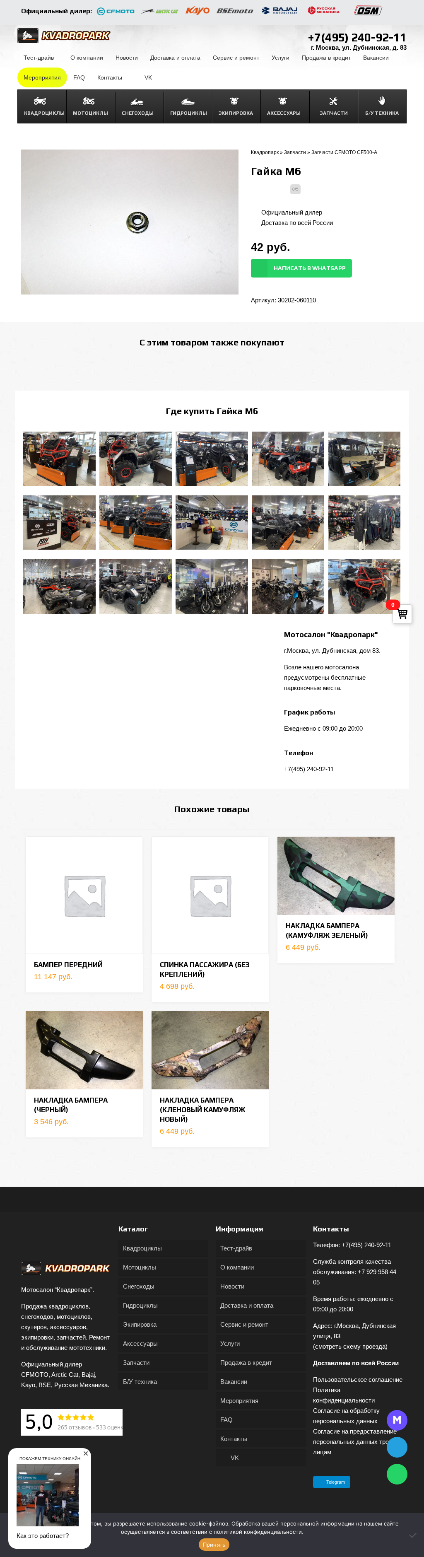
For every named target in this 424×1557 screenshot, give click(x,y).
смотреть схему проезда (350, 1346)
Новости (232, 1286)
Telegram (335, 1482)
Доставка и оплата (246, 1305)
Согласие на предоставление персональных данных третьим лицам (357, 1442)
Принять (214, 1544)
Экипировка (140, 1324)
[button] (85, 1453)
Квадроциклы (142, 1248)
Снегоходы (138, 1286)
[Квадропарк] (64, 35)
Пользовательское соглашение (357, 1379)
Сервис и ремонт (244, 1324)
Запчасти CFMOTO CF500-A (344, 152)
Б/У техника (140, 1381)
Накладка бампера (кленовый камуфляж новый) (203, 1109)
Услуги (230, 1343)
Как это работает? (43, 1535)
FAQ (226, 1419)
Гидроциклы (140, 1305)
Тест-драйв (236, 1248)
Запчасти (295, 152)
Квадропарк (265, 152)
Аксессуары (140, 1343)
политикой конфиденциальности (258, 1531)
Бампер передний (68, 965)
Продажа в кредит (246, 1362)
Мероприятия (239, 1400)
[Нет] (414, 1535)
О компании (237, 1267)
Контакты (233, 1438)
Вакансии (233, 1381)
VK (234, 1457)
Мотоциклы (139, 1267)
